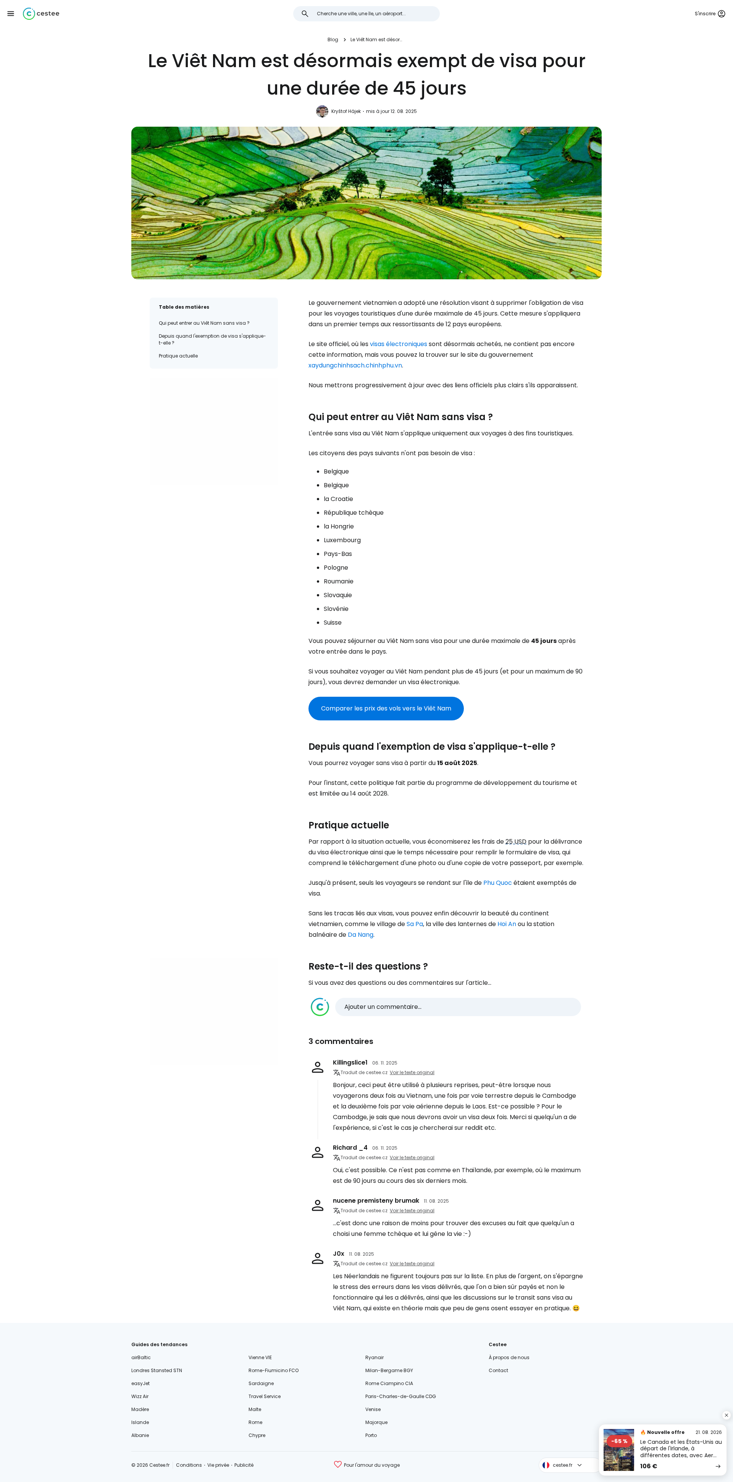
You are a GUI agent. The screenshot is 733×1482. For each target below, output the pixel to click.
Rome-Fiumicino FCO (274, 1370)
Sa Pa (415, 924)
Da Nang (360, 934)
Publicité (243, 1465)
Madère (140, 1409)
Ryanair (374, 1357)
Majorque (376, 1422)
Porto (371, 1435)
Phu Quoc (497, 882)
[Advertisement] (214, 431)
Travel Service (265, 1396)
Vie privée (218, 1465)
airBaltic (141, 1357)
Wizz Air (140, 1396)
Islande (140, 1422)
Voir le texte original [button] (412, 1072)
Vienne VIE (260, 1357)
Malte (255, 1409)
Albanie (140, 1435)
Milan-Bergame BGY (389, 1370)
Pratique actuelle (178, 356)
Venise (373, 1409)
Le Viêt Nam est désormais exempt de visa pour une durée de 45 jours (377, 39)
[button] (11, 14)
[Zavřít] (726, 1415)
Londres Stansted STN (156, 1370)
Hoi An (506, 924)
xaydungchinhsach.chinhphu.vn (355, 365)
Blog (333, 39)
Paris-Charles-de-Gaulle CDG (400, 1396)
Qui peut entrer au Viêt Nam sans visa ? (204, 323)
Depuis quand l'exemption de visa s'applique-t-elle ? (212, 339)
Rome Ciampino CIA (389, 1383)
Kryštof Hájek (346, 111)
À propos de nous (509, 1357)
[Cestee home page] (41, 14)
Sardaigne (261, 1383)
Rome (255, 1422)
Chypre (257, 1435)
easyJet (140, 1383)
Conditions (189, 1465)
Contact (498, 1370)
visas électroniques (398, 344)
